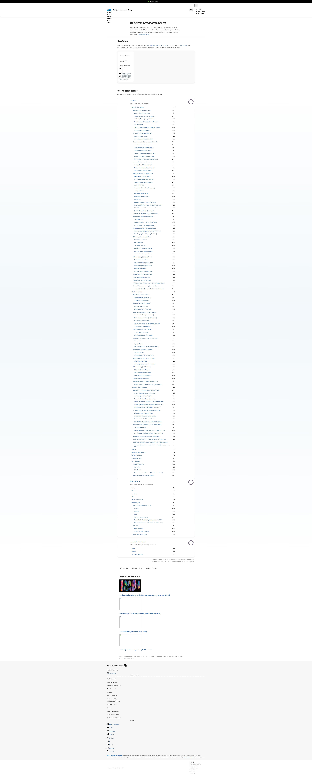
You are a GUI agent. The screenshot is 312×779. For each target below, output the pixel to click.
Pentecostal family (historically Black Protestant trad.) (147, 424)
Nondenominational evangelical (142, 145)
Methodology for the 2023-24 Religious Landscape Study (140, 613)
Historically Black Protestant (139, 387)
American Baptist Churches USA (142, 297)
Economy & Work (112, 704)
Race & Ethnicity (111, 689)
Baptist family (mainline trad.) (141, 295)
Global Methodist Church (140, 136)
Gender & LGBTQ (112, 699)
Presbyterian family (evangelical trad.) (143, 173)
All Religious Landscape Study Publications (135, 650)
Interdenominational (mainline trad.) (144, 315)
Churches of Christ (139, 219)
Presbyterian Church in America (142, 176)
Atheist (133, 548)
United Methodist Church (141, 306)
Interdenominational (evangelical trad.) (144, 153)
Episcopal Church (138, 341)
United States (183, 45)
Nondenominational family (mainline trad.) (144, 312)
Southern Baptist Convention (142, 113)
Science (109, 708)
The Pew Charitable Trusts (190, 757)
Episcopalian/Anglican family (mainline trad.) (145, 338)
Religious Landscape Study (122, 10)
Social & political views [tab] (152, 568)
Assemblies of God (139, 185)
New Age (135, 525)
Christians (133, 101)
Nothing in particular (137, 554)
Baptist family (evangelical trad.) (141, 110)
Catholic (134, 449)
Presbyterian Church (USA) (141, 332)
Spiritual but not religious (141, 517)
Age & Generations (112, 695)
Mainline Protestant (137, 292)
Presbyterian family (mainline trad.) (142, 329)
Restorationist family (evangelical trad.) (143, 216)
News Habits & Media (113, 714)
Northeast (156, 45)
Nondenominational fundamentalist (143, 147)
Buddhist (134, 494)
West (166, 45)
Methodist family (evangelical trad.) (142, 133)
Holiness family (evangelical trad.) (142, 237)
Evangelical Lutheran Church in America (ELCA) (147, 323)
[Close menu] (196, 5)
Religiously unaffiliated (137, 542)
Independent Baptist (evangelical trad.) (144, 116)
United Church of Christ (140, 361)
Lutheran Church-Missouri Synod (143, 165)
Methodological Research (114, 718)
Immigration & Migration (114, 685)
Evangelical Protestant (138, 107)
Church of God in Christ (140, 427)
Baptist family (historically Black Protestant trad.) (146, 390)
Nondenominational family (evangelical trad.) (145, 142)
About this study (144, 34)
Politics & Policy (111, 679)
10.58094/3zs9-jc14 (127, 658)
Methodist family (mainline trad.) (142, 303)
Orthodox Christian (137, 455)
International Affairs (112, 682)
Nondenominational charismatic (142, 150)
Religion (109, 692)
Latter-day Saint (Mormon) (139, 452)
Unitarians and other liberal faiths (142, 505)
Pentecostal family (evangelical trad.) (143, 182)
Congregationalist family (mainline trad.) (144, 358)
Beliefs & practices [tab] (137, 568)
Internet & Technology (113, 711)
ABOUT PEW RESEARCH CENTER (114, 755)
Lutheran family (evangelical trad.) (142, 162)
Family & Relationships (113, 701)
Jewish (133, 488)
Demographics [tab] (124, 568)
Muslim (134, 491)
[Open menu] (190, 10)
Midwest (149, 45)
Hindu (133, 496)
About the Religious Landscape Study (133, 631)
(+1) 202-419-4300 (111, 673)
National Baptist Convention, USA (143, 396)
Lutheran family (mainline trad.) (141, 320)
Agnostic (134, 551)
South (161, 45)
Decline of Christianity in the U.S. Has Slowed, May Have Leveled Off (144, 595)
